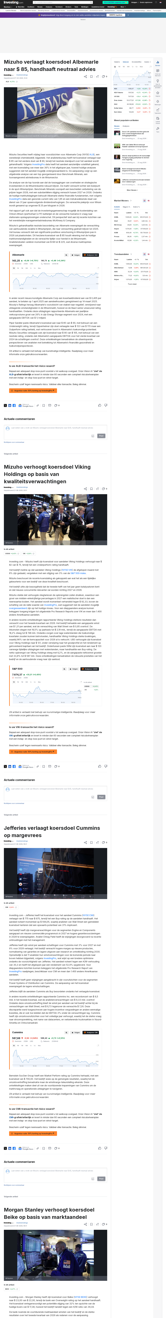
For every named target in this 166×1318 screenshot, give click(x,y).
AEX (115, 89)
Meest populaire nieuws (28, 10)
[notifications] (156, 2)
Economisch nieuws (96, 10)
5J (35, 268)
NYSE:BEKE (80, 1297)
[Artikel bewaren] (91, 76)
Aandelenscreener (98, 7)
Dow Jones (118, 100)
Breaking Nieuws (43, 10)
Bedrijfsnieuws (110, 10)
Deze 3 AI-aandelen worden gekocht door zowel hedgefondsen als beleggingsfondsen (135, 133)
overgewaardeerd (18, 608)
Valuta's (117, 62)
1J (30, 268)
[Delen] (85, 76)
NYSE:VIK (67, 570)
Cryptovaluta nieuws (58, 10)
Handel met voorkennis (124, 10)
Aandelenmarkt (83, 10)
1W (18, 268)
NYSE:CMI (88, 915)
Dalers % (136, 207)
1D (14, 268)
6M (27, 268)
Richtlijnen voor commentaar (14, 442)
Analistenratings (139, 10)
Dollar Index (118, 108)
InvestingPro (38, 164)
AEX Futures (118, 92)
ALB (91, 154)
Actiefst (117, 207)
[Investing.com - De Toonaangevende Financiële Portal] (13, 2)
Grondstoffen (71, 10)
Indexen (126, 62)
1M (22, 268)
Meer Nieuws (131, 190)
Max (39, 268)
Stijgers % (126, 207)
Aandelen (147, 62)
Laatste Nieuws (11, 10)
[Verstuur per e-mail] (49, 405)
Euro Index (118, 112)
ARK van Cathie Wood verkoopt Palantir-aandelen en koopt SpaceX (135, 146)
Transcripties (157, 10)
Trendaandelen (121, 254)
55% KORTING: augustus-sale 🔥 (115, 2)
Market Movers (121, 200)
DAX (115, 104)
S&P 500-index (78, 573)
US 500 (116, 96)
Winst (149, 10)
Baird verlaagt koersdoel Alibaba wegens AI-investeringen (134, 170)
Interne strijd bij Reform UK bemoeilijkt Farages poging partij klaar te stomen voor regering (136, 158)
